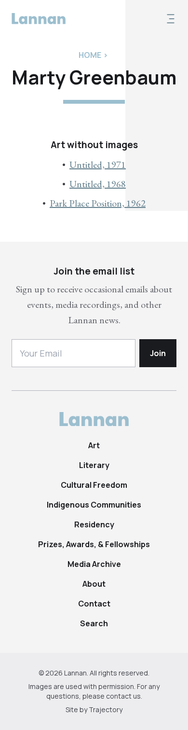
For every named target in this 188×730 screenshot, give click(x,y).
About (94, 583)
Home (90, 55)
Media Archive (94, 564)
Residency (94, 524)
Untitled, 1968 (97, 184)
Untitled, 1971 (97, 164)
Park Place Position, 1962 (98, 203)
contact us (123, 696)
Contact (94, 603)
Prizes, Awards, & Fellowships (94, 544)
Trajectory (105, 709)
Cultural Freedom (94, 485)
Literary (94, 465)
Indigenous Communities (94, 504)
